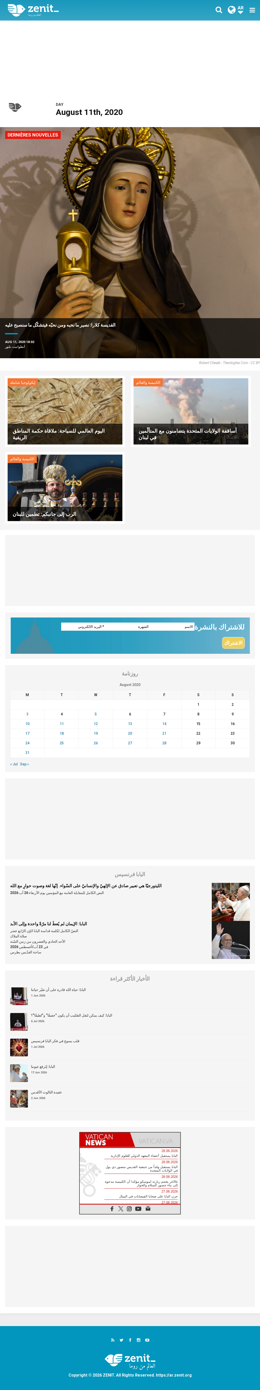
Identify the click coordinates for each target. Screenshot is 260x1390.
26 (96, 743)
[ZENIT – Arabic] (73, 10)
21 (164, 733)
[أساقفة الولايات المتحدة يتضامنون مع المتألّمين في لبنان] (191, 411)
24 (27, 743)
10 (27, 724)
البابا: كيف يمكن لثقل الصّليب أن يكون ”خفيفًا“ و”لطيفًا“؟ (71, 1015)
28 (164, 743)
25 (62, 743)
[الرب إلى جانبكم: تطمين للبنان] (65, 487)
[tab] (105, 1139)
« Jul (14, 764)
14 (164, 724)
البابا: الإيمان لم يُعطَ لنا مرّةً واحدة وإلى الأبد (48, 923)
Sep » (24, 764)
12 (96, 724)
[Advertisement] (130, 58)
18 (62, 733)
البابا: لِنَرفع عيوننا (43, 1067)
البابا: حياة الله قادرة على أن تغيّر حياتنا (58, 990)
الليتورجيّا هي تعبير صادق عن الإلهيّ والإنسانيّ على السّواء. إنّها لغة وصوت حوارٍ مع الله (86, 885)
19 (96, 733)
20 (130, 733)
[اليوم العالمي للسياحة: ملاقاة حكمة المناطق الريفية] (65, 411)
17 (27, 733)
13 (130, 724)
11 (62, 724)
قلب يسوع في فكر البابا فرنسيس (55, 1041)
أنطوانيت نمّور (15, 347)
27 (130, 743)
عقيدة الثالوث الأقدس (46, 1092)
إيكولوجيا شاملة (22, 382)
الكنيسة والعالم (148, 382)
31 (27, 753)
